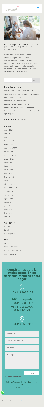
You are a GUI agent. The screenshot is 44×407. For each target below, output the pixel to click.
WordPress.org (10, 254)
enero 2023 (8, 144)
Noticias (7, 49)
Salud (13, 49)
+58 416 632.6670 (22, 306)
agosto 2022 (9, 159)
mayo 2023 (8, 130)
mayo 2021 (8, 209)
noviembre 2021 (10, 188)
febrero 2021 (9, 213)
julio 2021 (8, 202)
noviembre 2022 (10, 148)
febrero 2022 (9, 177)
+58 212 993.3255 (22, 292)
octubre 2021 (9, 191)
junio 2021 (8, 206)
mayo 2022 (8, 170)
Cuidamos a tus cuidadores (15, 101)
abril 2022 (8, 173)
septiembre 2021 (10, 195)
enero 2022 (8, 180)
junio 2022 (8, 166)
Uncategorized (10, 233)
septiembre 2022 (10, 155)
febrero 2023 (9, 141)
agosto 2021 (9, 198)
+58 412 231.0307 (22, 303)
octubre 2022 (9, 152)
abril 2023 (8, 133)
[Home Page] (12, 8)
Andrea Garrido (13, 47)
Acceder (7, 243)
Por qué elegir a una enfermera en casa (21, 44)
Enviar (31, 373)
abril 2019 (8, 217)
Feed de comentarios (12, 250)
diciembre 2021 (10, 184)
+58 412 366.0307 (22, 324)
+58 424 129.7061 (22, 310)
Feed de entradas (11, 247)
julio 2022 (8, 162)
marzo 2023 (8, 137)
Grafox (23, 401)
